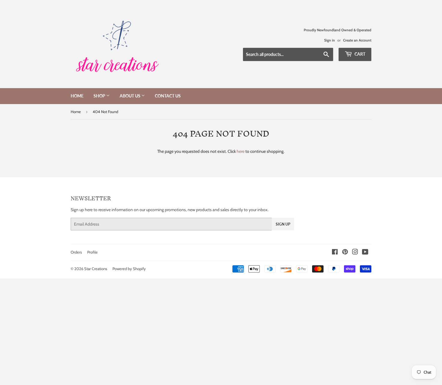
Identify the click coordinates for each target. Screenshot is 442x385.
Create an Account (357, 40)
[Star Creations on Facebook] (335, 252)
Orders (76, 252)
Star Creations (95, 268)
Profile (92, 252)
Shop (100, 95)
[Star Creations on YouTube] (365, 252)
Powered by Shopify (129, 268)
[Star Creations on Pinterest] (345, 252)
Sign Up (283, 224)
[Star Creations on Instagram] (355, 252)
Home (77, 95)
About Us (130, 95)
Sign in (329, 40)
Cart (359, 54)
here (240, 151)
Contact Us (168, 95)
